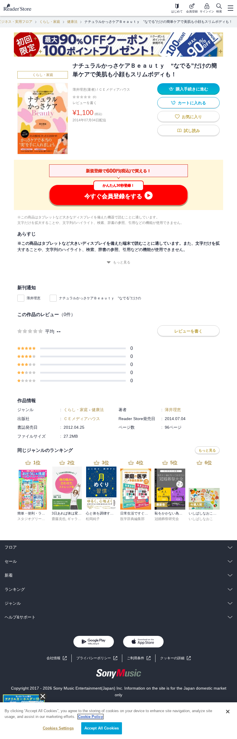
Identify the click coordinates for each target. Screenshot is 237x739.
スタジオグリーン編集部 (36, 519)
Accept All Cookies (101, 728)
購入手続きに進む (192, 89)
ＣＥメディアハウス (114, 90)
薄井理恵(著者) (84, 90)
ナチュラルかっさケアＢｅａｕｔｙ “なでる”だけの (100, 298)
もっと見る (121, 262)
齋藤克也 (59, 519)
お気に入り (192, 116)
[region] (118, 720)
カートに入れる (192, 103)
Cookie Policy (90, 716)
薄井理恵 (33, 298)
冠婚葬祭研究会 (167, 519)
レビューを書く (85, 103)
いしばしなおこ (201, 519)
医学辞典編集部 (132, 519)
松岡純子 (93, 519)
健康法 (72, 22)
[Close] (227, 711)
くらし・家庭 (49, 22)
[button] (175, 658)
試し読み (192, 130)
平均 (49, 331)
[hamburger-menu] (230, 8)
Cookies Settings (58, 728)
